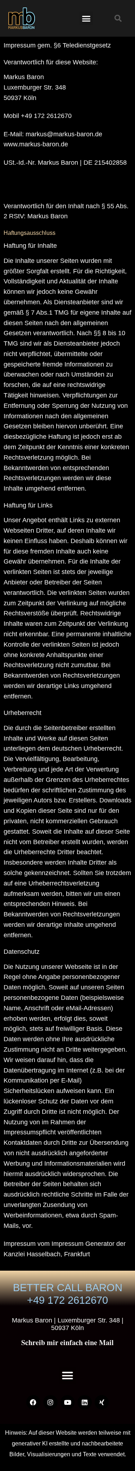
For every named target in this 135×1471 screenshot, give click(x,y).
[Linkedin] (84, 1402)
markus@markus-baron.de (64, 134)
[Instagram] (50, 1402)
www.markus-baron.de (36, 144)
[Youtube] (67, 1402)
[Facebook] (33, 1402)
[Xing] (102, 1402)
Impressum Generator (82, 1243)
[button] (86, 18)
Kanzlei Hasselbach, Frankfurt (47, 1254)
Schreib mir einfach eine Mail (67, 1342)
